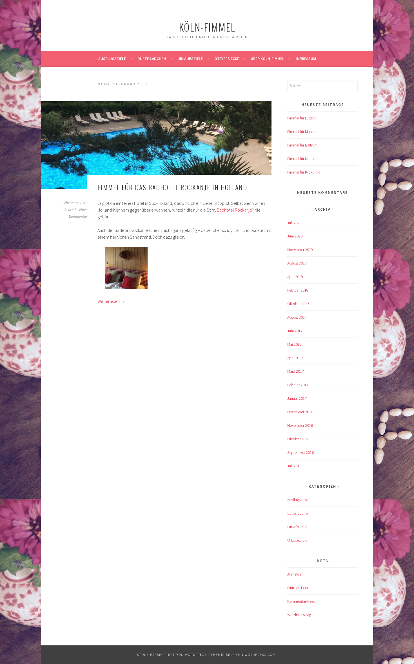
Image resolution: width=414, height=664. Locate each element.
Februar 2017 (297, 384)
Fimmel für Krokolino (303, 172)
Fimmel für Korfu (300, 158)
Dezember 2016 (300, 411)
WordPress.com (260, 654)
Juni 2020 (294, 236)
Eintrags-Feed (298, 587)
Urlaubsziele (190, 58)
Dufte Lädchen (151, 58)
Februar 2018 (297, 290)
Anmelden (295, 574)
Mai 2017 (294, 344)
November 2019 (300, 249)
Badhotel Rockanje (234, 210)
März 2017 (295, 371)
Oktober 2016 (298, 438)
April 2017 (295, 357)
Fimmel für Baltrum (302, 145)
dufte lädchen (298, 513)
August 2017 (297, 317)
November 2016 (300, 425)
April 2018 (295, 276)
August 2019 (297, 263)
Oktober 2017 (298, 303)
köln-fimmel (207, 26)
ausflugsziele (112, 58)
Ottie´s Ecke (226, 58)
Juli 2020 (294, 222)
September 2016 (300, 452)
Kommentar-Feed (301, 601)
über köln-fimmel (267, 58)
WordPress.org (299, 614)
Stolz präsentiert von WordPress (172, 654)
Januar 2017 (297, 398)
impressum (306, 58)
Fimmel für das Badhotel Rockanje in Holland (172, 187)
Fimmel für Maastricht (304, 131)
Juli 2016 (294, 465)
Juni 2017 (294, 330)
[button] (126, 269)
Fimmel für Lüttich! (302, 118)
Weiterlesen (111, 301)
